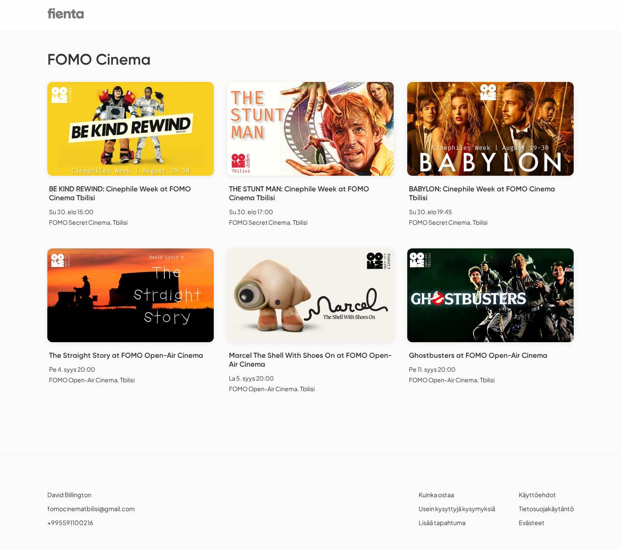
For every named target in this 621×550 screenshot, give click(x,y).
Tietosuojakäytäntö (546, 508)
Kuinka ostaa (436, 494)
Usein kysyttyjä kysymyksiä (457, 508)
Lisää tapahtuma (442, 522)
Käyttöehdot (537, 494)
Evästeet (532, 522)
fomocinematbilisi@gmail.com (91, 508)
